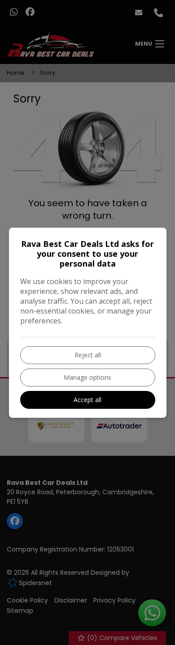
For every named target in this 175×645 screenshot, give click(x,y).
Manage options (87, 377)
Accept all (87, 399)
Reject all (87, 355)
